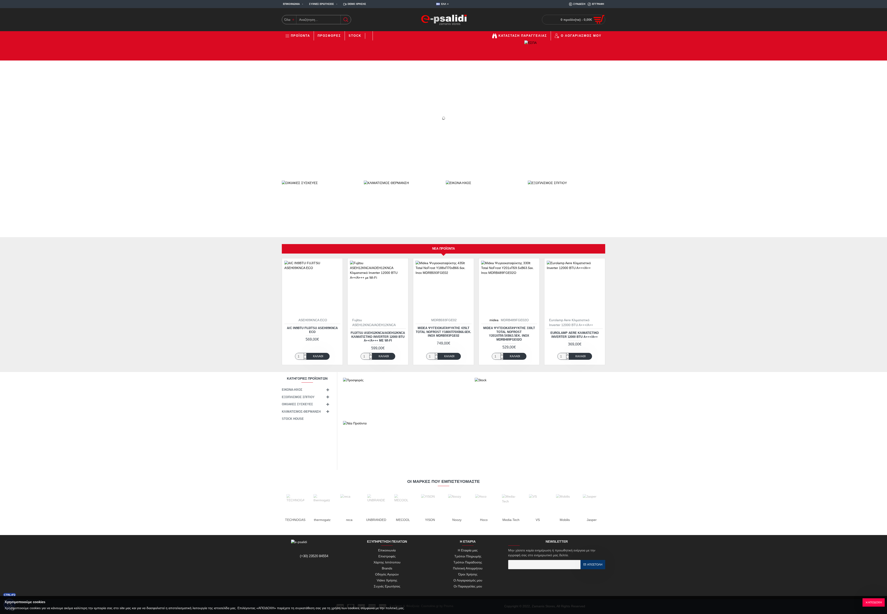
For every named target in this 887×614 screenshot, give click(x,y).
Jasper (592, 520)
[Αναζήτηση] (345, 19)
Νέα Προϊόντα (443, 248)
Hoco (484, 520)
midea (493, 320)
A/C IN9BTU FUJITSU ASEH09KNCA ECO (312, 330)
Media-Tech (510, 520)
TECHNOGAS (295, 520)
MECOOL (403, 520)
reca (349, 520)
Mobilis (565, 520)
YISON (430, 520)
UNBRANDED (376, 520)
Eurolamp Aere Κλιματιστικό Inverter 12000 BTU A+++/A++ (574, 335)
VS (538, 520)
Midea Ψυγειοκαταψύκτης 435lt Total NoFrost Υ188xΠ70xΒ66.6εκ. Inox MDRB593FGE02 (443, 332)
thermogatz (322, 520)
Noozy (457, 520)
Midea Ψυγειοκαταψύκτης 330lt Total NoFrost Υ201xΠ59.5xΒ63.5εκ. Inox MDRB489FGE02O (509, 334)
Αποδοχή (875, 602)
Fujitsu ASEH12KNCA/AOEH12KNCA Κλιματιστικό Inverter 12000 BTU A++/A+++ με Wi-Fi (378, 336)
